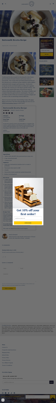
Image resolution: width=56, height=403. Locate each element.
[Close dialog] (42, 179)
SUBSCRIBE (28, 223)
